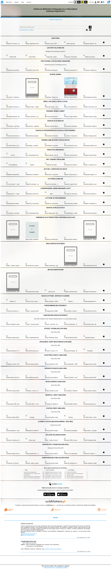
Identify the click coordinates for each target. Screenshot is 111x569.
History (16, 2)
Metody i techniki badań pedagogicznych (32, 477)
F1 (98, 2)
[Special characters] (90, 30)
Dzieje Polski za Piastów (71, 472)
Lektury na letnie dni (27, 523)
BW (79, 2)
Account (29, 2)
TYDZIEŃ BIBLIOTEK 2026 (28, 541)
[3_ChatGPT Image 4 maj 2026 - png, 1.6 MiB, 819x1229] (51, 549)
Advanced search (23, 29)
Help (22, 2)
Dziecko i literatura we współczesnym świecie (76, 476)
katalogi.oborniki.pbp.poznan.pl (28, 533)
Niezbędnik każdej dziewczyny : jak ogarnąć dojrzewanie (56, 472)
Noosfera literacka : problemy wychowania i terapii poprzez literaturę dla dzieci (82, 477)
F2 (102, 2)
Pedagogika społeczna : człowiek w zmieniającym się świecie (36, 473)
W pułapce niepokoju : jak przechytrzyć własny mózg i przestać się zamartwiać (82, 473)
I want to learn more (49, 567)
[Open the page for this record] (13, 42)
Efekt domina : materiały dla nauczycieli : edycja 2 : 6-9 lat (57, 477)
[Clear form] (86, 30)
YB (82, 2)
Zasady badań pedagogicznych (30, 472)
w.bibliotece (50, 505)
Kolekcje (31, 29)
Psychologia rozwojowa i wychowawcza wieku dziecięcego (35, 476)
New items (9, 2)
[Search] (90, 27)
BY (86, 2)
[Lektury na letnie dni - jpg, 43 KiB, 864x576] (27, 535)
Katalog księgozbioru (55, 19)
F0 (95, 2)
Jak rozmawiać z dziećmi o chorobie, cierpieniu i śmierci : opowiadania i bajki (60, 476)
